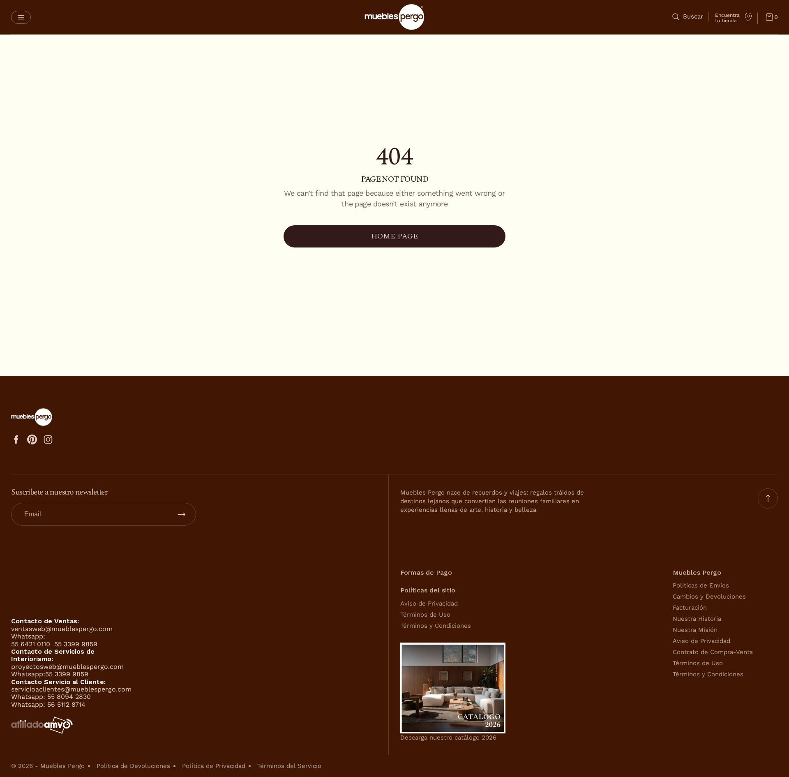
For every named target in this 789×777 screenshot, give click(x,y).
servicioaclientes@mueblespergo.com (71, 689)
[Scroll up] (767, 498)
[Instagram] (48, 439)
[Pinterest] (32, 439)
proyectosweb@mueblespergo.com (67, 667)
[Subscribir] (182, 514)
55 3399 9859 (75, 644)
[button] (21, 17)
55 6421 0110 (31, 644)
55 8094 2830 (69, 697)
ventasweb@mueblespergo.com (62, 629)
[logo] (394, 17)
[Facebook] (16, 439)
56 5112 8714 (66, 704)
